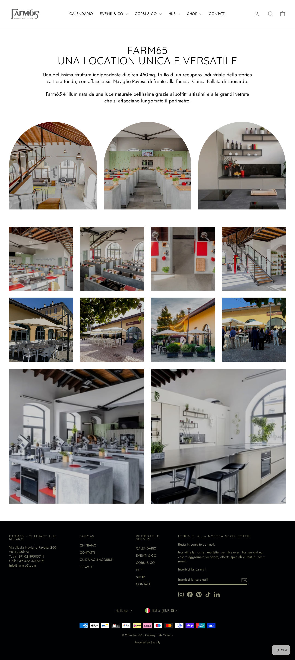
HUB (172, 13)
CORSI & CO (146, 13)
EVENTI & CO (112, 13)
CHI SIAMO (88, 545)
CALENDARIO (81, 13)
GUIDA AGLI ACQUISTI (97, 559)
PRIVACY (86, 566)
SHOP (192, 13)
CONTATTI (217, 13)
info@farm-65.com (22, 565)
